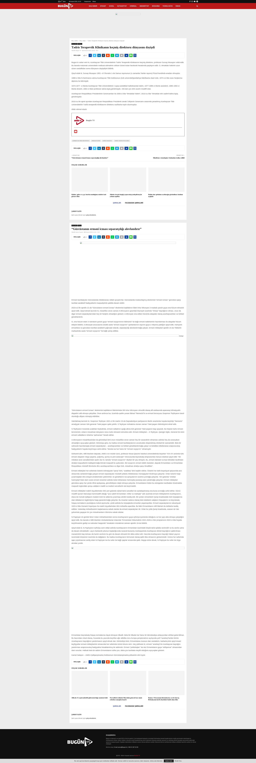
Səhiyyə (80, 43)
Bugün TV (78, 50)
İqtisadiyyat (122, 6)
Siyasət (103, 6)
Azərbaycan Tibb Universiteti (80, 140)
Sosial (111, 6)
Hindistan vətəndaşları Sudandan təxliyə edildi (168, 158)
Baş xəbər (93, 6)
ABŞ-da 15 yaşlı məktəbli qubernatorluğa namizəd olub (90, 698)
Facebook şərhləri (134, 203)
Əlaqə (94, 1)
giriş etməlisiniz (91, 215)
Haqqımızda (87, 1)
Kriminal (133, 6)
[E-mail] (75, 132)
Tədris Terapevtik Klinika (121, 140)
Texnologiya (167, 6)
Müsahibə (156, 6)
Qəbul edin (168, 761)
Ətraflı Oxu (178, 761)
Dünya (79, 225)
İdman (178, 6)
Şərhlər (117, 203)
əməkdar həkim (96, 140)
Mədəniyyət (144, 6)
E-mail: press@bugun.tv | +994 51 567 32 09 (126, 747)
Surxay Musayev (107, 140)
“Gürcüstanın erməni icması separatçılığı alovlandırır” (90, 158)
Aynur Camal (79, 232)
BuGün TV (137, 755)
